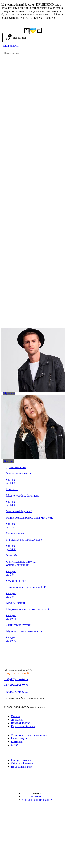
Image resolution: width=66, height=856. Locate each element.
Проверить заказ (21, 766)
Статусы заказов (21, 760)
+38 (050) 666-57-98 (16, 685)
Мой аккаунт (11, 45)
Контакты (17, 741)
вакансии (37, 796)
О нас (14, 745)
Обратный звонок (22, 763)
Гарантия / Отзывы (23, 726)
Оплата (15, 716)
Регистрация (19, 738)
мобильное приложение (37, 799)
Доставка (17, 719)
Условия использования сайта (29, 735)
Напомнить (51, 28)
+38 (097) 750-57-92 (16, 691)
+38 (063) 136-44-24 (16, 679)
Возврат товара (20, 722)
